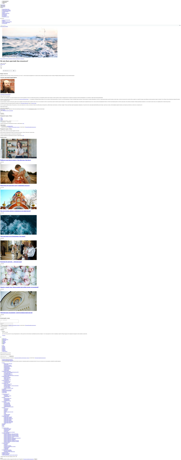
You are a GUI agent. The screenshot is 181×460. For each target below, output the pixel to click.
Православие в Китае (7, 422)
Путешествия (4, 391)
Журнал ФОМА (2, 58)
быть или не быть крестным (23, 99)
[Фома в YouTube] (4, 342)
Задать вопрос (2, 109)
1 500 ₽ (1, 118)
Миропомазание (6, 447)
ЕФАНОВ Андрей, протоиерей (8, 110)
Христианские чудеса (7, 395)
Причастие (6, 444)
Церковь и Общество (5, 454)
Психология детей (7, 384)
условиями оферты (10, 126)
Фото (3, 425)
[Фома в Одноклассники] (5, 339)
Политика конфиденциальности (7, 359)
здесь (23, 123)
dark (2, 64)
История (3, 397)
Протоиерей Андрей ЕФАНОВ (5, 94)
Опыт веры (6, 394)
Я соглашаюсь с (7, 126)
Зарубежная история (7, 400)
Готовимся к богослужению (6, 449)
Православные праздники (6, 371)
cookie (11, 361)
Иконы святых (6, 378)
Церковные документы (6, 453)
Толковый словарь (7, 414)
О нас (3, 345)
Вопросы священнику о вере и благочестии (11, 433)
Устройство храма (7, 382)
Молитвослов (4, 14)
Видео (3, 426)
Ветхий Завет (6, 364)
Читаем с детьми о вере (6, 22)
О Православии (6, 396)
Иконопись (6, 410)
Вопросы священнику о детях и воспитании (11, 385)
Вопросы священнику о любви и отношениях (11, 440)
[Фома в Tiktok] (3, 341)
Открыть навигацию (5, 1)
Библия (3, 362)
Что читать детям (7, 386)
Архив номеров (4, 351)
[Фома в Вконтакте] (4, 338)
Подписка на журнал (5, 16)
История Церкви (7, 399)
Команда (3, 348)
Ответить (3, 335)
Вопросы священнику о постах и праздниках (11, 375)
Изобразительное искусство (8, 411)
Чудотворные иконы (7, 379)
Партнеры (4, 350)
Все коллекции (4, 23)
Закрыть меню (3, 5)
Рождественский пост (7, 428)
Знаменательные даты (7, 398)
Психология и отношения (6, 10)
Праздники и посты (5, 427)
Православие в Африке (8, 417)
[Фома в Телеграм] (4, 340)
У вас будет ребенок (7, 387)
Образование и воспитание (6, 390)
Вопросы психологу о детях (8, 388)
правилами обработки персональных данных (22, 357)
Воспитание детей (5, 383)
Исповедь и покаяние (7, 445)
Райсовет (3, 20)
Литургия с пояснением (8, 450)
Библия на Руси (6, 369)
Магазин (3, 346)
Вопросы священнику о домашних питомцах (11, 436)
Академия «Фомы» (5, 11)
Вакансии (3, 349)
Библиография (6, 370)
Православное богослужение (7, 21)
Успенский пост (6, 430)
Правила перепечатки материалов (7, 360)
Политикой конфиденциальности (30, 325)
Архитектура (6, 408)
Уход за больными (7, 403)
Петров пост (6, 431)
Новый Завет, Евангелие (8, 363)
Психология (4, 401)
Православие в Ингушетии (8, 421)
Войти (7, 26)
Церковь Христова (5, 452)
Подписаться (11, 356)
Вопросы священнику (5, 13)
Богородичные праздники (8, 374)
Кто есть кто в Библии (7, 365)
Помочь (4, 4)
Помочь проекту (3, 125)
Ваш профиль (5, 2)
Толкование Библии (7, 368)
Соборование (6, 448)
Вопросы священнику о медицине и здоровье (11, 441)
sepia (4, 64)
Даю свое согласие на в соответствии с (19, 325)
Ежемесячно (9, 121)
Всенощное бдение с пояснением (9, 451)
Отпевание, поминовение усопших (10, 446)
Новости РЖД (4, 392)
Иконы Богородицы (7, 377)
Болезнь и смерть (7, 402)
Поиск (3, 3)
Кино (5, 412)
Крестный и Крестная (24, 103)
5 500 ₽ (1, 119)
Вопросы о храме (7, 442)
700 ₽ (1, 117)
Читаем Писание (7, 367)
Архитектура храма (7, 381)
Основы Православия (5, 9)
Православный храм (5, 380)
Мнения (3, 424)
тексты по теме (33, 103)
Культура (3, 407)
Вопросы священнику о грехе (9, 437)
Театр (5, 413)
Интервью (4, 423)
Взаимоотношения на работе (8, 406)
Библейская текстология (8, 366)
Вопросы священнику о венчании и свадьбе (11, 434)
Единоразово (4, 121)
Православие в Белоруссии (8, 418)
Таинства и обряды (5, 443)
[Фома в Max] (3, 343)
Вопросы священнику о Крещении (18, 58)
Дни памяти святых (7, 373)
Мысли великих (6, 415)
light (1, 64)
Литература (6, 409)
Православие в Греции (7, 419)
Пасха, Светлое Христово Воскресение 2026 (11, 372)
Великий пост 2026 (7, 429)
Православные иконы (5, 376)
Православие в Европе (7, 420)
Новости (3, 12)
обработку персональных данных (14, 325)
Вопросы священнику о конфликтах (10, 438)
